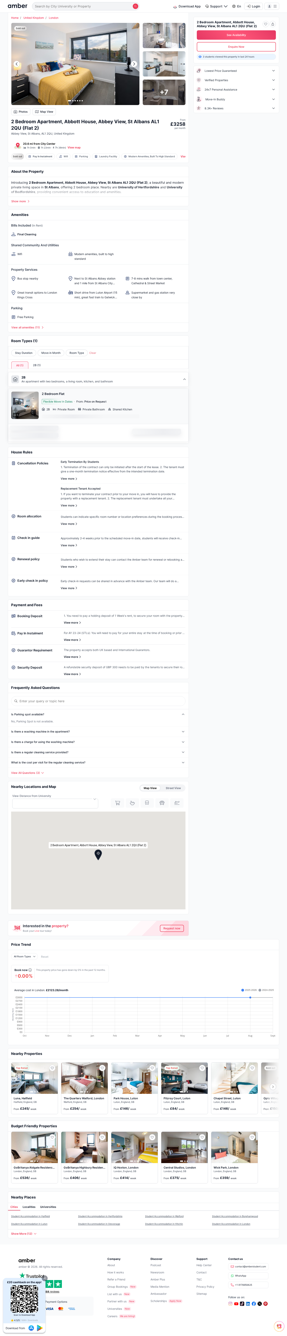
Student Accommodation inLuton (29, 1223)
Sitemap (201, 1293)
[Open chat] (280, 1329)
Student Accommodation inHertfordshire (100, 1216)
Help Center (204, 1265)
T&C (199, 1279)
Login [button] (256, 6)
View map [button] (74, 147)
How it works (115, 1272)
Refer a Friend (116, 1279)
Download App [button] (190, 6)
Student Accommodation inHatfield (30, 1216)
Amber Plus (158, 1279)
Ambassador (159, 1293)
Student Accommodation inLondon (231, 1223)
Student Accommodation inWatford (164, 1216)
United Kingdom (33, 17)
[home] (17, 6)
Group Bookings (117, 1286)
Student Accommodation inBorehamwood (235, 1216)
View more (71, 622)
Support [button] (216, 6)
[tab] (14, 1207)
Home (15, 17)
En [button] (239, 6)
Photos (23, 111)
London (53, 17)
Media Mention (160, 1286)
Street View (173, 788)
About (111, 1265)
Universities (114, 1308)
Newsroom (157, 1272)
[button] (45, 1278)
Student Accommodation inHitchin (164, 1223)
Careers (112, 1316)
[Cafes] (132, 803)
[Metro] (147, 803)
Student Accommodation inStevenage (99, 1223)
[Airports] (177, 803)
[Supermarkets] (117, 803)
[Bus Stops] (162, 803)
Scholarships (159, 1301)
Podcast (156, 1265)
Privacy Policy (205, 1286)
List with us (114, 1294)
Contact (201, 1272)
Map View (46, 111)
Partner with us (117, 1301)
